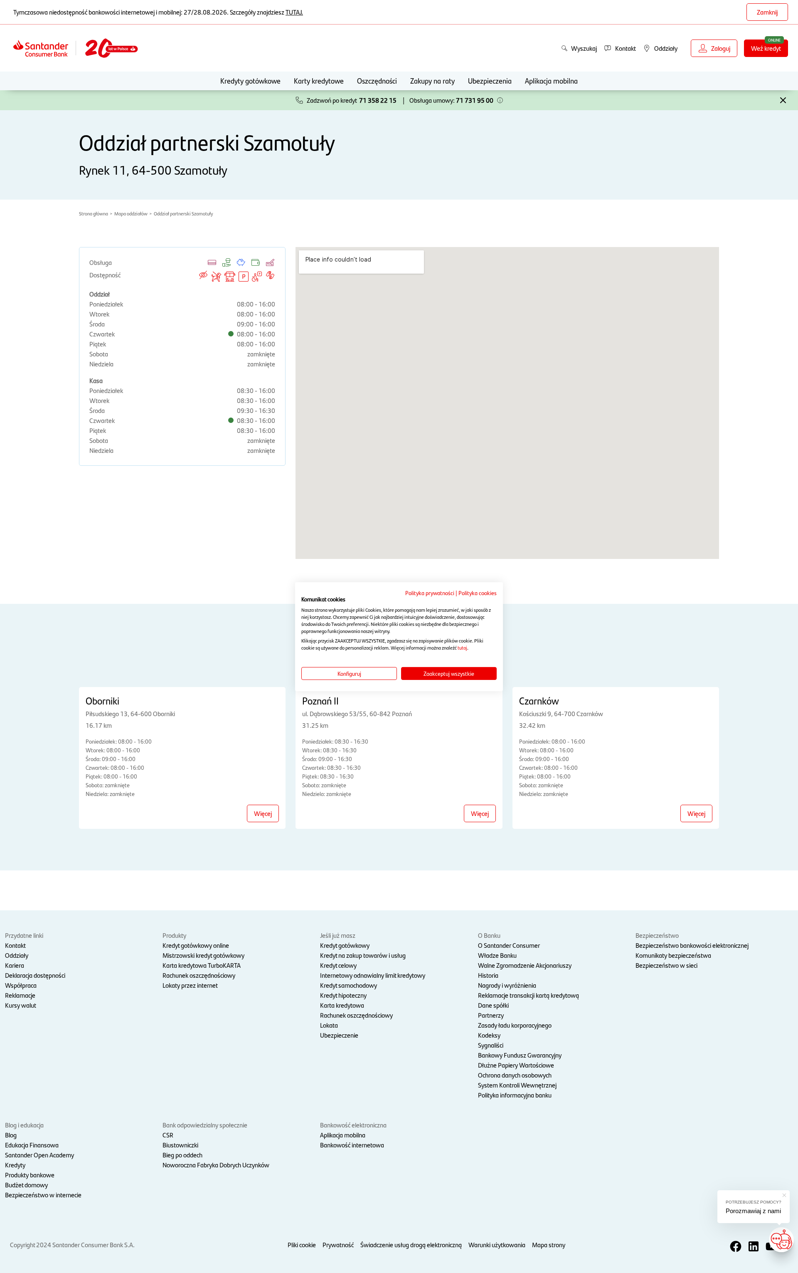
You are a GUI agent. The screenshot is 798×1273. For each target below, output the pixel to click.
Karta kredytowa (342, 1005)
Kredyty (15, 1164)
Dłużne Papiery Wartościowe (516, 1065)
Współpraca (21, 985)
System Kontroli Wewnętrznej (517, 1085)
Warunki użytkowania (496, 1244)
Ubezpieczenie (339, 1035)
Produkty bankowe (29, 1174)
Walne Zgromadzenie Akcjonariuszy (524, 965)
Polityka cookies (477, 592)
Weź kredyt (766, 48)
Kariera (14, 965)
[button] (500, 100)
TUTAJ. (294, 12)
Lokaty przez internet (190, 985)
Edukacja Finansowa (32, 1144)
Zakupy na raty (432, 80)
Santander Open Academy (39, 1154)
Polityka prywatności (429, 592)
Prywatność (338, 1244)
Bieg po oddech (182, 1154)
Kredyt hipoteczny (343, 995)
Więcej (263, 813)
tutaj (462, 647)
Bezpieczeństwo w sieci (666, 965)
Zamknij (767, 12)
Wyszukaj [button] (584, 48)
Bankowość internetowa (352, 1144)
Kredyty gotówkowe (250, 80)
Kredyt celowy (338, 965)
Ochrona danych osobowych (515, 1075)
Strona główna (93, 213)
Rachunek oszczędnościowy (199, 975)
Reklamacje (20, 995)
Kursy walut (20, 1005)
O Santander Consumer (509, 945)
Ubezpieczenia (490, 80)
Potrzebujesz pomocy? (753, 1202)
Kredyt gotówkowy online (196, 945)
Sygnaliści (490, 1045)
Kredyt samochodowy (348, 985)
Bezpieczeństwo (657, 935)
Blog (11, 1135)
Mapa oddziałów (131, 213)
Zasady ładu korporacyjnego (515, 1025)
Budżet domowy (26, 1184)
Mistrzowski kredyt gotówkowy (203, 955)
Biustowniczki (180, 1144)
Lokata (329, 1025)
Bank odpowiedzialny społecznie (205, 1125)
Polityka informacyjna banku (515, 1095)
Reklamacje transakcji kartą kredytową (528, 995)
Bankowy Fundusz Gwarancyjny (520, 1055)
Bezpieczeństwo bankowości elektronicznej (692, 945)
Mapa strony (548, 1244)
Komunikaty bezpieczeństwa (673, 955)
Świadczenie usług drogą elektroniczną (411, 1244)
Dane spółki (493, 1005)
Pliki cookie (302, 1244)
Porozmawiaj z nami (753, 1210)
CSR (168, 1135)
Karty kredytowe (319, 80)
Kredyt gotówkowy (344, 945)
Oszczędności (377, 80)
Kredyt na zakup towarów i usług (363, 955)
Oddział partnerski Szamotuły (183, 213)
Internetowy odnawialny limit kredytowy (372, 975)
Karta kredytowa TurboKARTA (202, 965)
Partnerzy (491, 1015)
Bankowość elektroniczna (353, 1125)
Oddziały (16, 955)
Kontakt (15, 945)
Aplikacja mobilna (551, 80)
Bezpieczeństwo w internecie (43, 1194)
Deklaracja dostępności (35, 975)
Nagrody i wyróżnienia (507, 985)
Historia (488, 975)
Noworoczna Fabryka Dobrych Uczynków (216, 1164)
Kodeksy (489, 1035)
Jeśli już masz (337, 935)
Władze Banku (497, 955)
